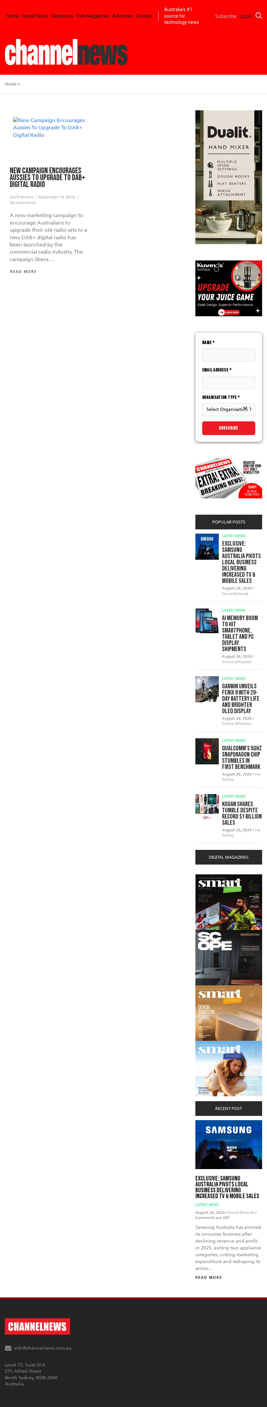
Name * (208, 342)
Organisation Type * (221, 397)
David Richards (235, 593)
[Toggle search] (259, 15)
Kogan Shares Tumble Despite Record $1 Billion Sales (242, 813)
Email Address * (217, 370)
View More (208, 878)
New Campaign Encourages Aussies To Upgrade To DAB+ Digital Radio (47, 177)
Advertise (123, 16)
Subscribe (228, 428)
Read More (208, 1277)
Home (13, 16)
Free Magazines (93, 16)
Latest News (35, 16)
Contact (144, 16)
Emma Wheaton (237, 662)
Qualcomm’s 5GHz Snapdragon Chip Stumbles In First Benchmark (242, 757)
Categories (62, 16)
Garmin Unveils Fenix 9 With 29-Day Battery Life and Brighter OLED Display (241, 698)
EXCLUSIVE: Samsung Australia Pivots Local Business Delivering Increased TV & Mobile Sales (241, 562)
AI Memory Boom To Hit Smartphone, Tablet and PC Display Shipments (240, 633)
